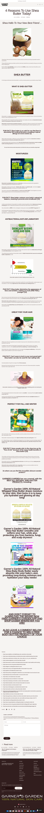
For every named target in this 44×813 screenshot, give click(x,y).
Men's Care (21, 772)
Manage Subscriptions (36, 767)
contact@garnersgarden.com (7, 763)
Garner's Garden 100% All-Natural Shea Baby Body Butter (22, 569)
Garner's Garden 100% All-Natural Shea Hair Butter (22, 529)
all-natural (17, 17)
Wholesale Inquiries (38, 771)
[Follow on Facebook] (15, 806)
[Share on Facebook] (6, 709)
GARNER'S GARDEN (11, 479)
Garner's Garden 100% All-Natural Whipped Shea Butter (21, 489)
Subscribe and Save (38, 775)
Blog (34, 773)
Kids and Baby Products (22, 776)
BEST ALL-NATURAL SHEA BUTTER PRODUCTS (22, 481)
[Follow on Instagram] (17, 806)
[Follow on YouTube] (23, 806)
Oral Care (21, 763)
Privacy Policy (27, 717)
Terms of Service (35, 717)
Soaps (20, 770)
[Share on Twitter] (9, 709)
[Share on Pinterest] (11, 709)
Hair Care (21, 768)
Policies (35, 763)
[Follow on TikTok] (26, 806)
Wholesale (21, 780)
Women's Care (22, 773)
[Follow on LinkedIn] (29, 806)
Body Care (21, 766)
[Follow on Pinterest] (20, 806)
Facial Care (21, 765)
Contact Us (36, 765)
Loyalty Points (36, 769)
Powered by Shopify (26, 809)
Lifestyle (21, 778)
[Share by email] (14, 709)
